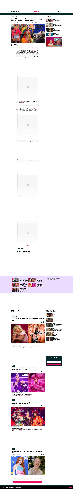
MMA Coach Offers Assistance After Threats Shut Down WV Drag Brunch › (54, 279)
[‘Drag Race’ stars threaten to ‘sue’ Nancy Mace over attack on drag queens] (32, 280)
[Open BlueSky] (13, 11)
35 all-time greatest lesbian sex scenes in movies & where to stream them (57, 325)
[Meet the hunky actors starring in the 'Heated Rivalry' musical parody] (49, 34)
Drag (16, 16)
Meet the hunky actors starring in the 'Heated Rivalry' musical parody (56, 35)
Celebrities (55, 24)
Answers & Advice (26, 13)
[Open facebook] (11, 11)
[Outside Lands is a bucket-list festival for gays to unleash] (49, 20)
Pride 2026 (44, 13)
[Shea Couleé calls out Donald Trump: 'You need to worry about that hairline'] (15, 289)
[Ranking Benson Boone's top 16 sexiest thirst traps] (49, 25)
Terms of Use (20, 487)
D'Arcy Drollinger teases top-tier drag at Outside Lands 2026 (28, 319)
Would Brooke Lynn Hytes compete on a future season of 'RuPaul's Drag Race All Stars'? (27, 402)
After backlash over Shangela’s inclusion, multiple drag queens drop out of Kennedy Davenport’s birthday (23, 285)
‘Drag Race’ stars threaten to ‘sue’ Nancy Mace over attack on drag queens (40, 280)
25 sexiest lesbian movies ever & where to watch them (57, 316)
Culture (33, 13)
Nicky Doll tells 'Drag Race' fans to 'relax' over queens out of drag (24, 279)
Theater (54, 33)
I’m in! (54, 364)
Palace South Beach (33, 50)
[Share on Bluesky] (23, 248)
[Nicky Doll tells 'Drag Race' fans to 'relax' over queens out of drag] (15, 280)
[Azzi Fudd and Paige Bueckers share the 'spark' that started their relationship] (49, 29)
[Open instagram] (16, 11)
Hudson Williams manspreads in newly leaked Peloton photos (56, 339)
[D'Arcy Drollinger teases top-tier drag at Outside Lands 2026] (28, 333)
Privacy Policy (15, 487)
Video (48, 13)
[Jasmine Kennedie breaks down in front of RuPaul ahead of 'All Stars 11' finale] (28, 382)
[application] (54, 41)
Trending (38, 13)
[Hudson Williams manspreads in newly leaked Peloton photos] (49, 338)
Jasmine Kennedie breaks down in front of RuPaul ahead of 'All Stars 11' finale (26, 368)
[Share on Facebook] (19, 248)
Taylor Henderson (15, 44)
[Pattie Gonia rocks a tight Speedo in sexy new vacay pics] (28, 465)
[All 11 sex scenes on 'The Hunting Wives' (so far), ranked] (49, 334)
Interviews (14, 316)
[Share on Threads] (22, 248)
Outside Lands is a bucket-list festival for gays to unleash (57, 21)
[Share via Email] (20, 248)
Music (54, 19)
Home (11, 16)
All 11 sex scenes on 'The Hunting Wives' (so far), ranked (56, 335)
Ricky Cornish (14, 371)
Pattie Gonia (22, 477)
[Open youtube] (18, 11)
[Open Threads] (15, 11)
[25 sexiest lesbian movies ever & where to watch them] (49, 315)
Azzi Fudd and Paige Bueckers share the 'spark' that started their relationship (57, 30)
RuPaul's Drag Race (21, 102)
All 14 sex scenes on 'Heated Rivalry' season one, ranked (57, 320)
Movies (54, 323)
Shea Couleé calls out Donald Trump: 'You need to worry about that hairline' (23, 290)
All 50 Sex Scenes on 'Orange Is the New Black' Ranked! (57, 330)
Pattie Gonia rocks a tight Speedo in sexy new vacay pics (27, 452)
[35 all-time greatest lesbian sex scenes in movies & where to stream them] (49, 324)
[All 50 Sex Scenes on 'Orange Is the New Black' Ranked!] (49, 329)
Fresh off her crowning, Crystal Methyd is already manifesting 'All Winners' (40, 285)
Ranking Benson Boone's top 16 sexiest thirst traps (57, 26)
